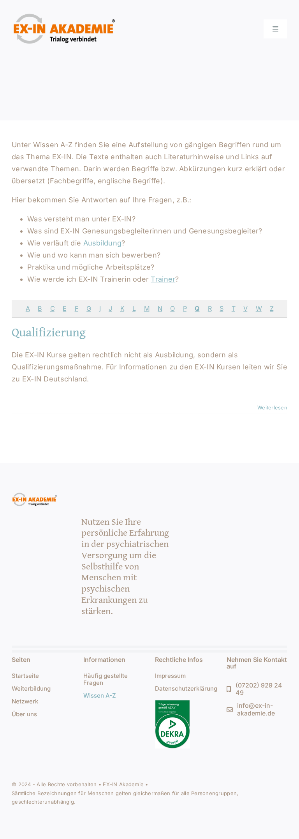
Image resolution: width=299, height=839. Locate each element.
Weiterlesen (272, 407)
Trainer (163, 279)
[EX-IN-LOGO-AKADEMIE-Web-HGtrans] (65, 13)
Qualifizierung (49, 332)
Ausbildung (102, 243)
